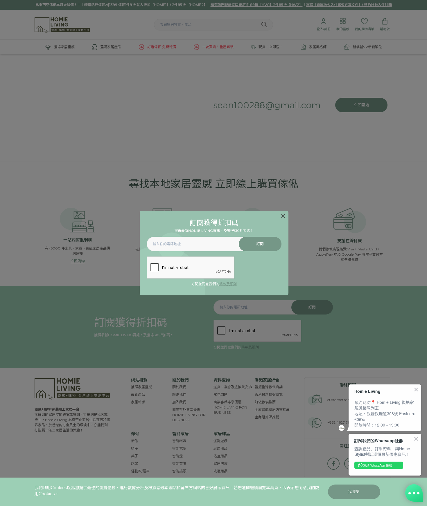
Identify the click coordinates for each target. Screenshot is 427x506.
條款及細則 (228, 284)
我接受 (354, 491)
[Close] (283, 216)
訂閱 (260, 244)
